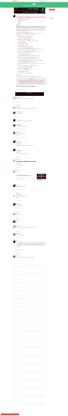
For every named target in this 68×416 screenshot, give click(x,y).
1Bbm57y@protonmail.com (21, 164)
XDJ (17, 196)
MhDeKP (18, 152)
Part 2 (17, 222)
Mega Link (18, 74)
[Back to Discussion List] (1, 1)
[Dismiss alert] (18, 414)
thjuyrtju (18, 186)
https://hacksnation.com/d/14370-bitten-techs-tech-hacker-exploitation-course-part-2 (30, 76)
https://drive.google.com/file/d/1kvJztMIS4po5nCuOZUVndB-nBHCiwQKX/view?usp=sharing (28, 33)
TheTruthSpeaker (19, 142)
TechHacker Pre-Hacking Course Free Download (31, 17)
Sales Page (19, 23)
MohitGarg (18, 246)
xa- (17, 227)
